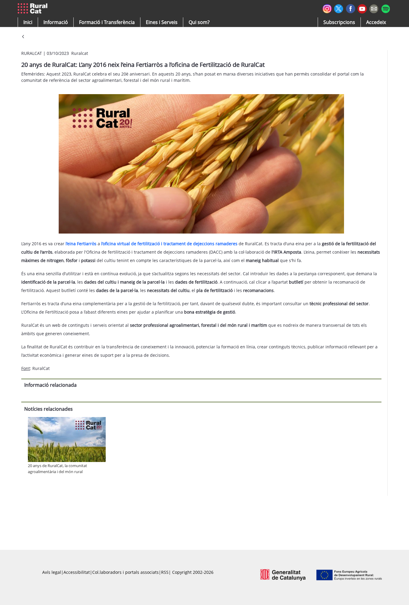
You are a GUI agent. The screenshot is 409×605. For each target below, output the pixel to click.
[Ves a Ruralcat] (34, 8)
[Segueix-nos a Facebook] (350, 8)
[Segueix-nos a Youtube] (362, 8)
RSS (165, 572)
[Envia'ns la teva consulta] (373, 8)
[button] (28, 22)
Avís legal (51, 572)
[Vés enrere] (23, 37)
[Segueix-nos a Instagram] (327, 8)
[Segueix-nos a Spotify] (385, 8)
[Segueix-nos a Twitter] (338, 8)
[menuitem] (107, 22)
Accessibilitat (76, 572)
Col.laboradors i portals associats (125, 572)
